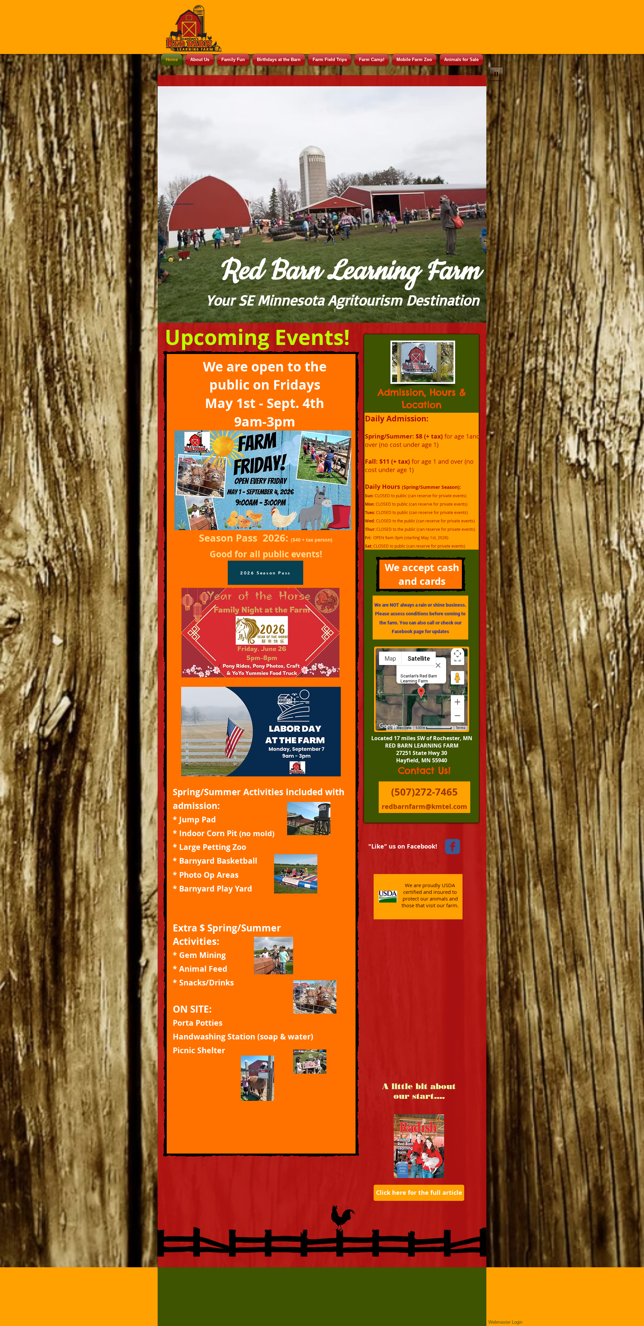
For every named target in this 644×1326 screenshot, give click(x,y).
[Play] (496, 73)
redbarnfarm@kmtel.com (424, 806)
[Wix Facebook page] (452, 846)
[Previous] (182, 204)
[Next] (462, 204)
